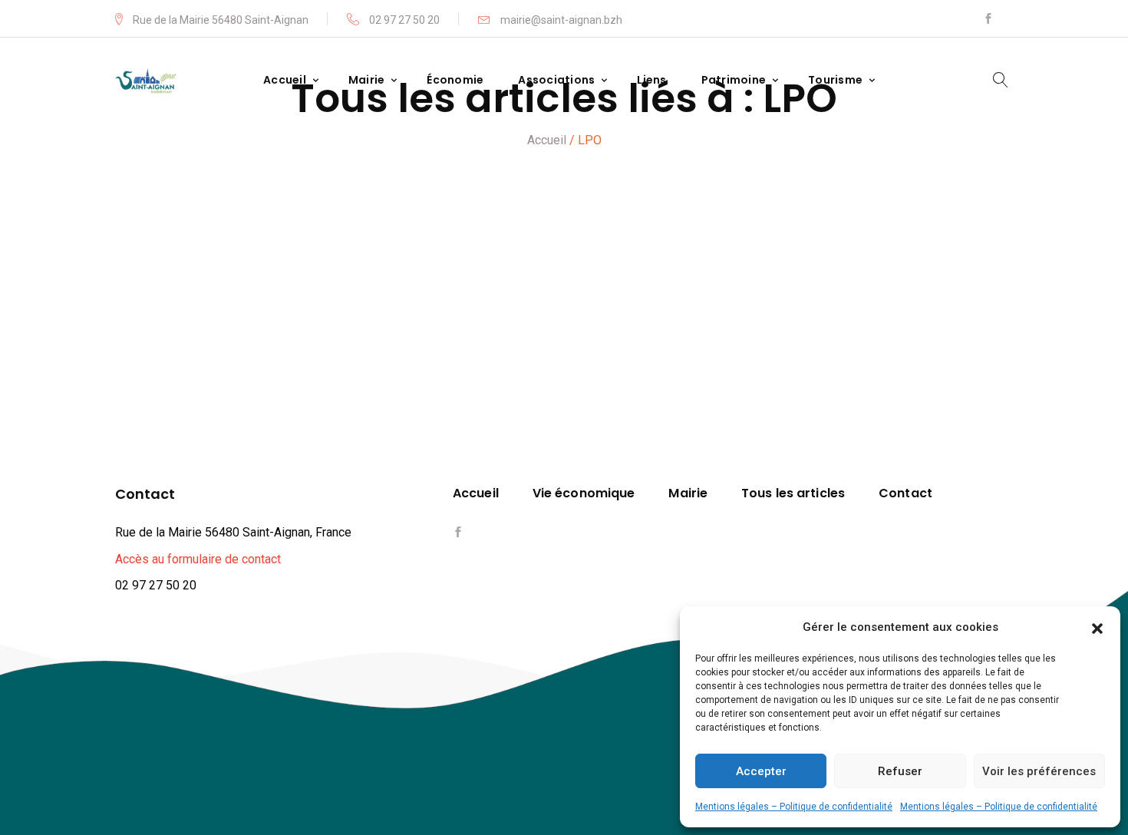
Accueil (284, 80)
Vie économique (584, 493)
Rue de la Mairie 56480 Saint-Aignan (220, 19)
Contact (905, 493)
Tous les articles (793, 493)
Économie (455, 80)
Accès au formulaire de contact (198, 559)
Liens (651, 80)
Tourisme (835, 80)
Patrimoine (734, 80)
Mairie (366, 80)
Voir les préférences (1039, 771)
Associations (556, 80)
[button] (1097, 627)
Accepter (761, 771)
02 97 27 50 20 (403, 19)
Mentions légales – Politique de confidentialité (793, 806)
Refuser (900, 771)
